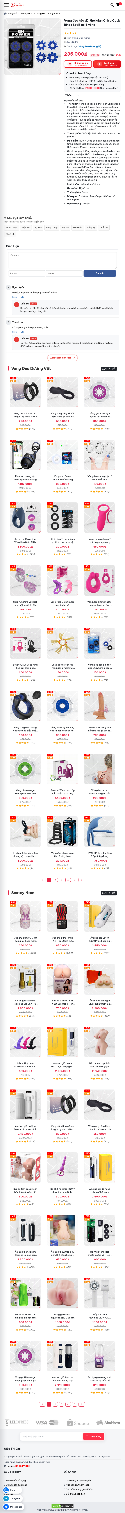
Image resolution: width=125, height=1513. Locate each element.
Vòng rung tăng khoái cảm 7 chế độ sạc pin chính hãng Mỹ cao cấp (62, 416)
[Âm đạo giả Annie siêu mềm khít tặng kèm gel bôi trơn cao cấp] (62, 1230)
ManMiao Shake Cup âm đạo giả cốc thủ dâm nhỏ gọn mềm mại (25, 1317)
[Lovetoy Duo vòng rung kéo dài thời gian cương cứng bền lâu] (25, 643)
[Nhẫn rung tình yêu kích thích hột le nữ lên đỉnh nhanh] (25, 580)
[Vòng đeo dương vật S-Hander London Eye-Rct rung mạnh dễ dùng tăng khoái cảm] (99, 580)
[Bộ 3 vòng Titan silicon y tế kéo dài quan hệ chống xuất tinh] (62, 517)
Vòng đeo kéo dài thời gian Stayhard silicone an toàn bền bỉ (100, 668)
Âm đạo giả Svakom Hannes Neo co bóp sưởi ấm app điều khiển (25, 1255)
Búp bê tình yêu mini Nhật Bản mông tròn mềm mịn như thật (62, 1003)
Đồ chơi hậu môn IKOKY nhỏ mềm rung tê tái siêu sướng (62, 1192)
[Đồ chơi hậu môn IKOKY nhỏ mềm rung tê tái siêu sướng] (62, 1167)
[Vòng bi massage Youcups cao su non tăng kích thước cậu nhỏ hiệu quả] (25, 769)
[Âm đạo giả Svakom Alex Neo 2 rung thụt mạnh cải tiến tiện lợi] (62, 1356)
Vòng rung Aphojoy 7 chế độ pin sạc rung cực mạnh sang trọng (99, 542)
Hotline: (18, 1466)
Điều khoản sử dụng (16, 1480)
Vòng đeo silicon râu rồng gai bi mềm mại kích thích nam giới (62, 668)
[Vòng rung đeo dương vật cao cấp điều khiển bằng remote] (25, 706)
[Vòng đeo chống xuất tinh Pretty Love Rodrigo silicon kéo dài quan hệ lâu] (62, 831)
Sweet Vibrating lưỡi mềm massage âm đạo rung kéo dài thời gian (100, 730)
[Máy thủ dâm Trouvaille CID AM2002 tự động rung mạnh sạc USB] (99, 1293)
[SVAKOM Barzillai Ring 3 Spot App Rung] (99, 831)
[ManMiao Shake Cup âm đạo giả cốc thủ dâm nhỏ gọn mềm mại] (25, 1293)
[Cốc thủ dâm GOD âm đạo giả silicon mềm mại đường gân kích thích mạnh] (25, 916)
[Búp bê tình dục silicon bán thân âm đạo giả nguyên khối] (25, 1167)
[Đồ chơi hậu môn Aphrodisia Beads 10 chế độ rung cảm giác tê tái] (25, 1042)
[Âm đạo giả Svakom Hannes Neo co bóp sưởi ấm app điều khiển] (25, 1230)
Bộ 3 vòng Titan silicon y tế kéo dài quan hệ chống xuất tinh (62, 542)
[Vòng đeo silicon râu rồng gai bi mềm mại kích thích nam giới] (62, 643)
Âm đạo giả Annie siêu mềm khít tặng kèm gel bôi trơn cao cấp (63, 1255)
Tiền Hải (26, 227)
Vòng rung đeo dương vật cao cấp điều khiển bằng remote (25, 730)
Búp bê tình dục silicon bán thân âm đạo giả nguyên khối (25, 1192)
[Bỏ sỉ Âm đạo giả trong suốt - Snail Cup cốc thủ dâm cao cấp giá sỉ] (99, 1356)
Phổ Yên (104, 227)
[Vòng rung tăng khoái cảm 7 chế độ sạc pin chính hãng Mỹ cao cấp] (62, 392)
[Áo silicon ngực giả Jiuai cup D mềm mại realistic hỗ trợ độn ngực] (99, 979)
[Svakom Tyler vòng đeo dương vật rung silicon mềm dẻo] (25, 831)
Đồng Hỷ (91, 227)
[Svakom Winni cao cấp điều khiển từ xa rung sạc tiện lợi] (62, 769)
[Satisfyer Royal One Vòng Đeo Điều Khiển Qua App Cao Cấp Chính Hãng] (25, 517)
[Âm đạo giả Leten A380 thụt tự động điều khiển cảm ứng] (62, 1042)
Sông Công (51, 227)
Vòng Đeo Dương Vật (90, 46)
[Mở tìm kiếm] (112, 5)
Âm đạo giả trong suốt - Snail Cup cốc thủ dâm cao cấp (100, 1380)
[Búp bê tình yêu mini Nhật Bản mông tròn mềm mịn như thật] (62, 979)
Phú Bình (10, 234)
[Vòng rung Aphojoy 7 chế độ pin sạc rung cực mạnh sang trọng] (99, 517)
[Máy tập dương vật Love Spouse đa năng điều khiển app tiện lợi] (25, 455)
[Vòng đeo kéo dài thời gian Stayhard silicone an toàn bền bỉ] (99, 643)
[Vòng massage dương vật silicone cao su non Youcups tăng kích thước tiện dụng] (62, 706)
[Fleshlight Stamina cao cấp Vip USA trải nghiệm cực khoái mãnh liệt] (25, 979)
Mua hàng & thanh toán (77, 1485)
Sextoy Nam (22, 892)
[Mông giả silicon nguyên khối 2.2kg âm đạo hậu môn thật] (62, 1293)
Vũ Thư (38, 227)
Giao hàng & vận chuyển (78, 1480)
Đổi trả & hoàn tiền (75, 1494)
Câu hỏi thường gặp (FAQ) (79, 1489)
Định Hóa (77, 227)
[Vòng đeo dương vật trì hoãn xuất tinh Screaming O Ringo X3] (99, 455)
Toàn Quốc (11, 227)
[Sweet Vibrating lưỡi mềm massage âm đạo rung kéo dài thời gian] (99, 706)
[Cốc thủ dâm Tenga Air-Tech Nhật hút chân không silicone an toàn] (62, 916)
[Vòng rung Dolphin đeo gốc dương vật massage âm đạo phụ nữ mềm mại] (62, 580)
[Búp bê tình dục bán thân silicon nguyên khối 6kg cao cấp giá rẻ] (99, 1042)
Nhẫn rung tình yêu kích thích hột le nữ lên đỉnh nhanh (25, 605)
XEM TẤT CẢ (108, 368)
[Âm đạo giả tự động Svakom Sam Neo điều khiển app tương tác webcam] (25, 1105)
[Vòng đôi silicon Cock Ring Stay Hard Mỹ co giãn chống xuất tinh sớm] (25, 392)
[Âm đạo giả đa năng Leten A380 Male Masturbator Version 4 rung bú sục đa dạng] (99, 1167)
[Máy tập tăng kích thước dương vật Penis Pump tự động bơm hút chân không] (99, 1230)
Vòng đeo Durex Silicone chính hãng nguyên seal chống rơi (62, 479)
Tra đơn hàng (93, 1436)
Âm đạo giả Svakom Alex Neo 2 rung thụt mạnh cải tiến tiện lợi (62, 1380)
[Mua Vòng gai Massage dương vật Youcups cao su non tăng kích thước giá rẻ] (99, 392)
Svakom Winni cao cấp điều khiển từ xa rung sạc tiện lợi (63, 793)
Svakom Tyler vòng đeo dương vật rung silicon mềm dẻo (25, 856)
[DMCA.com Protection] (62, 1506)
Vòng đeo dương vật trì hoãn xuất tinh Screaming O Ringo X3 (100, 479)
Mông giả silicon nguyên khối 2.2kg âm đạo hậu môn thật (62, 1317)
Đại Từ (65, 227)
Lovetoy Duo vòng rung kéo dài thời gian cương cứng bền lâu (25, 668)
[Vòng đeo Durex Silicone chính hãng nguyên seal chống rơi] (62, 455)
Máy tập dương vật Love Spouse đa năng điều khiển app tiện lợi (25, 479)
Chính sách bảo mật (16, 1485)
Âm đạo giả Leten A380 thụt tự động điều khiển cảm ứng (62, 1066)
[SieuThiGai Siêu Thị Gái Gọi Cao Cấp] (18, 5)
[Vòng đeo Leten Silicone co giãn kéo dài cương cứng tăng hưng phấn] (99, 769)
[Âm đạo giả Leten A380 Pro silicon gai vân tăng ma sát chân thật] (99, 916)
